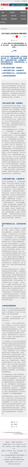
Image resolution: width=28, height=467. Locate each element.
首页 (3, 12)
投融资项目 (14, 19)
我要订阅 (25, 1)
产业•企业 (23, 15)
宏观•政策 (23, 12)
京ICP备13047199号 (18, 461)
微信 (18, 1)
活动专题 (23, 19)
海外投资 (13, 15)
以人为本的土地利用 (20, 433)
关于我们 (2, 22)
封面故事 (12, 12)
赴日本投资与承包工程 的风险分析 (11, 432)
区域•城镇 (4, 19)
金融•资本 (4, 15)
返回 (25, 36)
